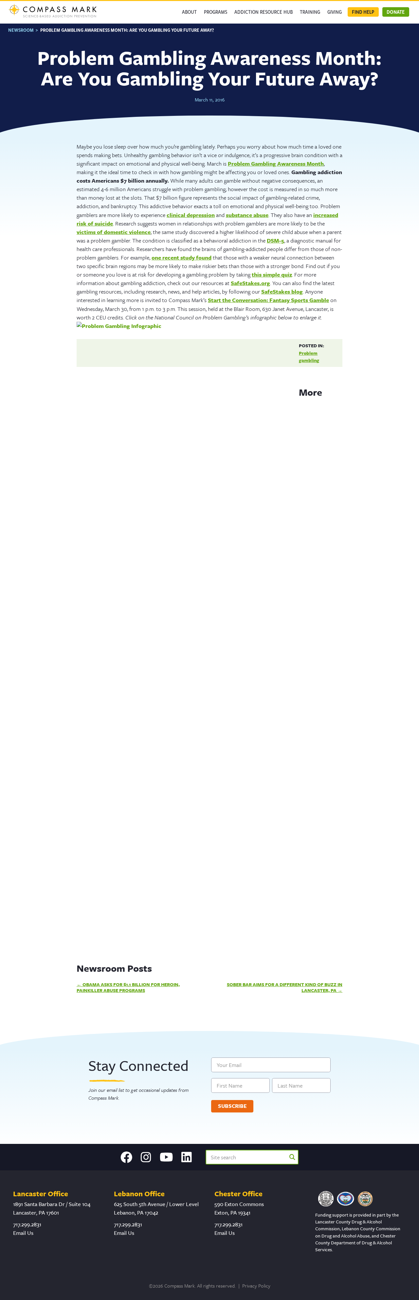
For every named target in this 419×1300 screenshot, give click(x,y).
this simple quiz (272, 274)
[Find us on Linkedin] (186, 1157)
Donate (396, 11)
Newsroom (21, 30)
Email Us (23, 1233)
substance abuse (247, 215)
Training (310, 11)
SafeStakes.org (250, 283)
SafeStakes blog (282, 291)
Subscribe (232, 1106)
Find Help (363, 11)
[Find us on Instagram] (146, 1157)
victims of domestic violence (114, 232)
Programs (215, 11)
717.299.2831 (27, 1224)
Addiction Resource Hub (263, 11)
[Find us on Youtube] (166, 1157)
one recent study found (181, 257)
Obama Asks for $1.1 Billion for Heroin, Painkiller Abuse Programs (128, 987)
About (189, 11)
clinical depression (191, 215)
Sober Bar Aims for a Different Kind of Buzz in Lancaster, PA (284, 987)
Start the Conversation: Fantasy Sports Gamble (268, 300)
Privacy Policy (256, 1285)
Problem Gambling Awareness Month (276, 163)
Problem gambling (309, 357)
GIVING (334, 11)
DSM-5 (275, 240)
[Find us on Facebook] (126, 1157)
